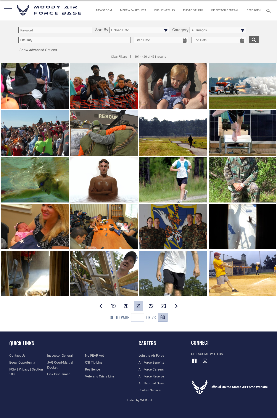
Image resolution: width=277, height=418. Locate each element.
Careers (147, 343)
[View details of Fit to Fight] (173, 179)
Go (162, 317)
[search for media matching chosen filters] (254, 39)
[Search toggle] (269, 10)
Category (180, 30)
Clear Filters (119, 56)
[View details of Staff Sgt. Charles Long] (243, 179)
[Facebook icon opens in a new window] (194, 361)
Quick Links (21, 343)
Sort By (101, 30)
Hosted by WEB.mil (139, 400)
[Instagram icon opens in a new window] (205, 361)
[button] (7, 10)
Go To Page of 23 (133, 317)
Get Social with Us (207, 354)
